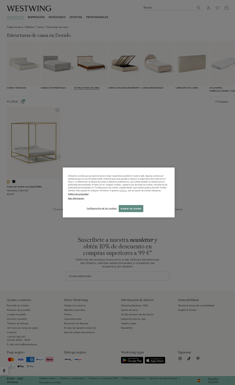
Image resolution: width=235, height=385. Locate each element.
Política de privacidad (78, 194)
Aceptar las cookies (131, 208)
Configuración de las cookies (102, 208)
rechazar (123, 190)
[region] (119, 192)
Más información (76, 198)
